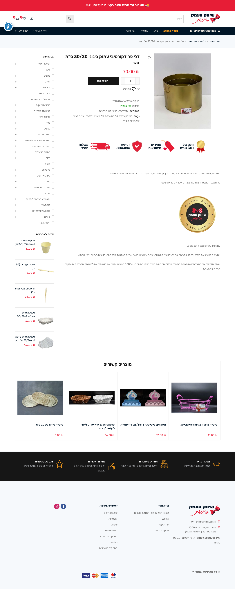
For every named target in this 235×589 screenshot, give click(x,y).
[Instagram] (56, 506)
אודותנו (165, 518)
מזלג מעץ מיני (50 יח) (25, 266)
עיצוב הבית (78, 116)
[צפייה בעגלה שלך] (17, 18)
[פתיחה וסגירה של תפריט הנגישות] (8, 26)
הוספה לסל (102, 81)
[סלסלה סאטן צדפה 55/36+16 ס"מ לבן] (46, 343)
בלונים (47, 75)
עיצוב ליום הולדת (131, 121)
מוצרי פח (192, 41)
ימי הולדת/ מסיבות (40, 99)
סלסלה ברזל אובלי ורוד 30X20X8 (198, 424)
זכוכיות (46, 87)
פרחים (47, 193)
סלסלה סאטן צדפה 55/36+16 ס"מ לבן (25, 338)
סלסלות (103, 111)
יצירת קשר (163, 524)
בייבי (48, 69)
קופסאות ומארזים (41, 210)
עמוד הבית (214, 41)
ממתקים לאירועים (41, 146)
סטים (47, 163)
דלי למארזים (111, 116)
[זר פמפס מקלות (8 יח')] (46, 295)
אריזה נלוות (44, 64)
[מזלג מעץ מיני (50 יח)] (46, 271)
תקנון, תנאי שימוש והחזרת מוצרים (151, 512)
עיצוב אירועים (43, 175)
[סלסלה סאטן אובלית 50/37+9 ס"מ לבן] (46, 319)
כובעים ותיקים (43, 105)
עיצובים (46, 181)
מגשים (47, 128)
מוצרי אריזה (44, 134)
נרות (48, 158)
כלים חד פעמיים (42, 111)
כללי (48, 122)
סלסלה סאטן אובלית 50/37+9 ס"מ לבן (26, 314)
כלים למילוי (44, 116)
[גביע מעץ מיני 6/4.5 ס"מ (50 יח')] (46, 247)
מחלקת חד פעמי (109, 536)
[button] (149, 58)
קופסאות (45, 205)
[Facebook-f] (63, 506)
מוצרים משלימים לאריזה (37, 140)
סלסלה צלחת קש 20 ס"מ (49, 424)
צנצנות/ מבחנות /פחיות (38, 199)
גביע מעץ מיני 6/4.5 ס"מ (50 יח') (25, 242)
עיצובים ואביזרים (41, 187)
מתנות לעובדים (42, 152)
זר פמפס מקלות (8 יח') (25, 290)
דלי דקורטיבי (125, 116)
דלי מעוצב (99, 116)
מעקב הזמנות (161, 530)
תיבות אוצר (44, 222)
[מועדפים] (24, 18)
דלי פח (89, 116)
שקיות (47, 216)
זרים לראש (44, 93)
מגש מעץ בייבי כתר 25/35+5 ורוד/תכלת (143, 424)
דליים (203, 41)
